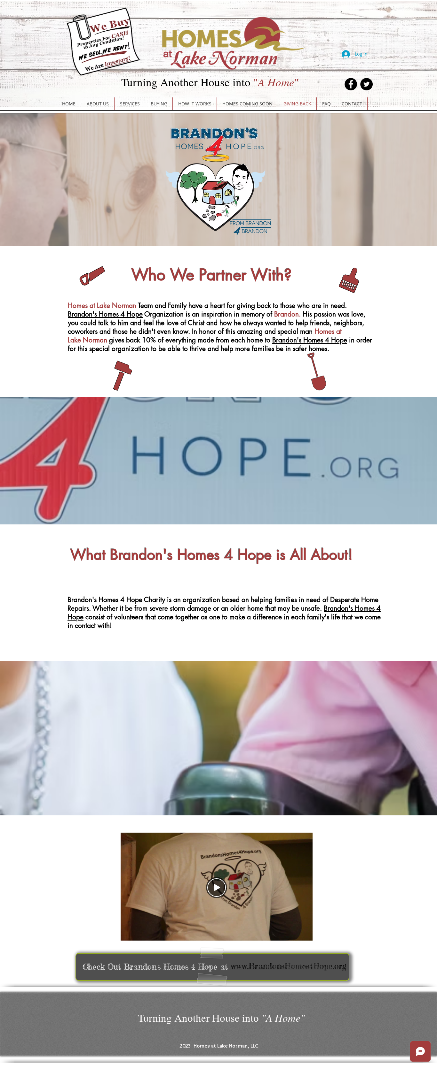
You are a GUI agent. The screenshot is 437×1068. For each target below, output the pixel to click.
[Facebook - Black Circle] (351, 84)
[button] (130, 103)
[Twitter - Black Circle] (366, 84)
